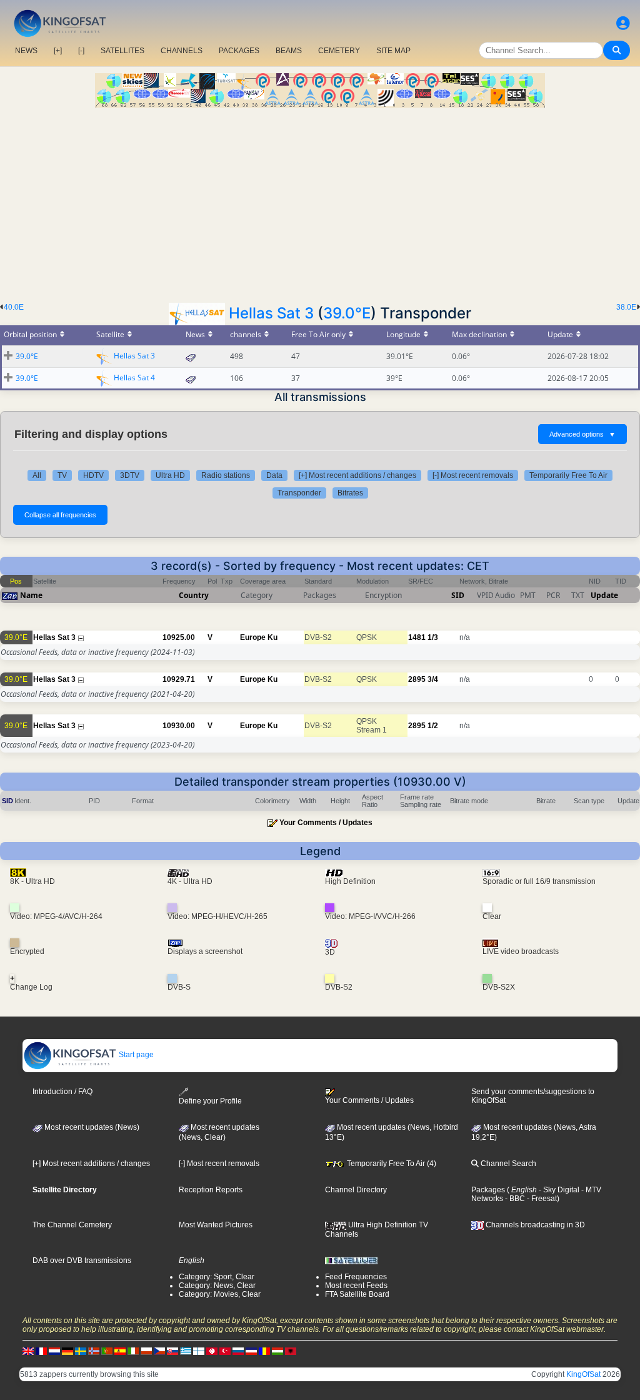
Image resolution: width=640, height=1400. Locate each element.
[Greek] (185, 1351)
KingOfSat (583, 1374)
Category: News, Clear (217, 1285)
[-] (81, 50)
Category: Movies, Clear (220, 1294)
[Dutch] (54, 1351)
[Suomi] (198, 1351)
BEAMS (289, 50)
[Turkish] (225, 1351)
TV (62, 475)
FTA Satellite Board (357, 1294)
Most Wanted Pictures (215, 1224)
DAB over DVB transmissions (81, 1260)
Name (31, 595)
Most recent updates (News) (90, 1127)
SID (457, 595)
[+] (58, 50)
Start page (135, 1054)
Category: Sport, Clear (216, 1276)
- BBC (514, 1198)
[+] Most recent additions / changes (357, 475)
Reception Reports (210, 1189)
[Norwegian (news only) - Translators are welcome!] (93, 1351)
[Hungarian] (277, 1351)
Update (604, 595)
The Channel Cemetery (72, 1224)
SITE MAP (393, 50)
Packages (488, 1189)
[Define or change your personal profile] (623, 23)
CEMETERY (339, 50)
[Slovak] (172, 1351)
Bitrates (350, 493)
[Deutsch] (67, 1351)
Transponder (299, 493)
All (36, 475)
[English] (28, 1351)
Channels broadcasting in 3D (534, 1224)
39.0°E (347, 313)
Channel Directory (356, 1189)
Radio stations (225, 475)
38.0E (626, 307)
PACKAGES (239, 50)
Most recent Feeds (356, 1285)
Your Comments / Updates (325, 822)
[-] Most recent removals (472, 475)
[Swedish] (80, 1351)
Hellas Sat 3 (271, 313)
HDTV (93, 475)
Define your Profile (210, 1101)
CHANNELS (181, 50)
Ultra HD (170, 475)
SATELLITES (122, 50)
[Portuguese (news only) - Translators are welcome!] (106, 1351)
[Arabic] (212, 1351)
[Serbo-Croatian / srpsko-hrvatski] (251, 1351)
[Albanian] (290, 1351)
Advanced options (582, 434)
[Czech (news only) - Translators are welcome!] (159, 1351)
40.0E (14, 307)
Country (194, 595)
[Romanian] (264, 1351)
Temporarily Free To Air (568, 475)
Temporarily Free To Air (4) (390, 1163)
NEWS (26, 50)
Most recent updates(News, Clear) (219, 1132)
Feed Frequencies (356, 1276)
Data (274, 475)
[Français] (41, 1351)
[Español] (120, 1351)
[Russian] (238, 1351)
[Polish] (146, 1351)
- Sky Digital (558, 1189)
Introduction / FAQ (62, 1091)
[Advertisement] (320, 201)
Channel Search (507, 1163)
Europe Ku (259, 637)
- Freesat (541, 1198)
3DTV (129, 475)
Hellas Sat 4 (134, 377)
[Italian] (133, 1351)
